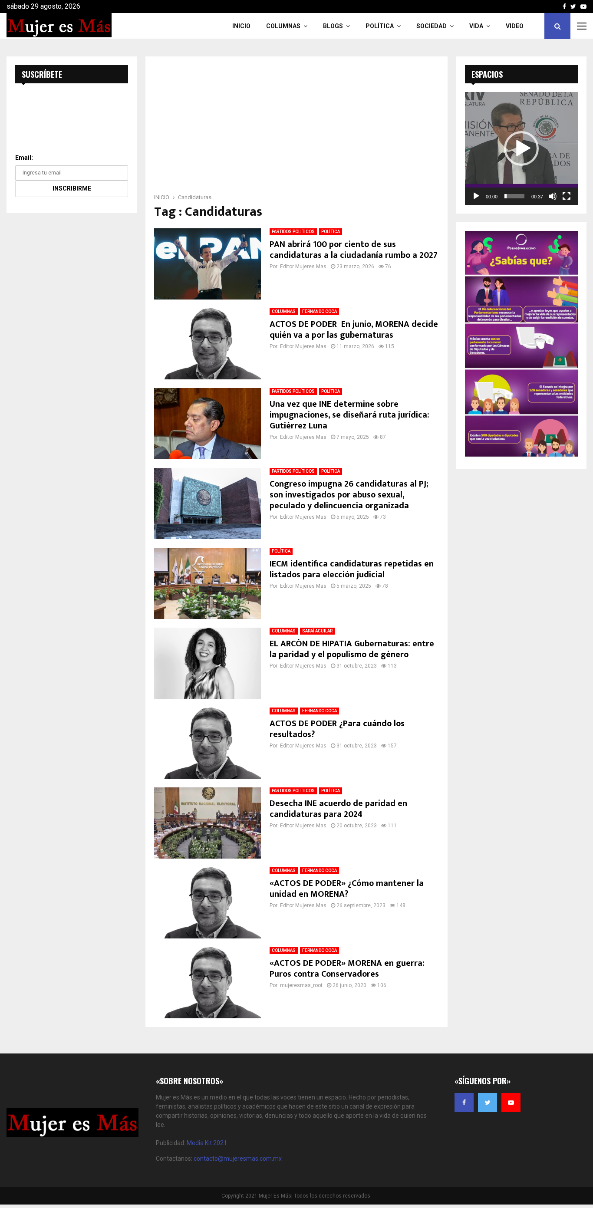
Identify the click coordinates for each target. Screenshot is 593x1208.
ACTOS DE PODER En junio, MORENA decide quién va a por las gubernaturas (354, 329)
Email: (24, 157)
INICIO (241, 26)
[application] (521, 148)
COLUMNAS (283, 26)
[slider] (514, 196)
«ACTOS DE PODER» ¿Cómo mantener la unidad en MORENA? (347, 889)
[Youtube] (511, 1102)
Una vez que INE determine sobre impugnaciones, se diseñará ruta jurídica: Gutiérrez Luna (349, 415)
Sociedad (431, 26)
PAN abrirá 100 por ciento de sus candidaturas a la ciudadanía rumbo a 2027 (354, 250)
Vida (476, 26)
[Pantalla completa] (566, 196)
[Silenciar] (552, 196)
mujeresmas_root (301, 985)
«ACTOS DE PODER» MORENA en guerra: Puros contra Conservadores (347, 968)
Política (380, 26)
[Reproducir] (476, 196)
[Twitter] (487, 1102)
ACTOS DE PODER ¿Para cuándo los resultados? (337, 729)
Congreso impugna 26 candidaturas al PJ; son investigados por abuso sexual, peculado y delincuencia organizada (349, 495)
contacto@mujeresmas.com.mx (238, 1158)
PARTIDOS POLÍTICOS (293, 231)
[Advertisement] (296, 127)
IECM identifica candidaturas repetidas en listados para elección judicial (352, 569)
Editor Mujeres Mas (303, 266)
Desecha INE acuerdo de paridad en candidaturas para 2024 (338, 809)
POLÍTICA (330, 231)
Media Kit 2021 (207, 1142)
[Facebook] (464, 1102)
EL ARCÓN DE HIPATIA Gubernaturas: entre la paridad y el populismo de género (352, 649)
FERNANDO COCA (319, 311)
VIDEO (515, 26)
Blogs (333, 26)
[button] (521, 148)
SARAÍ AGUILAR (317, 631)
